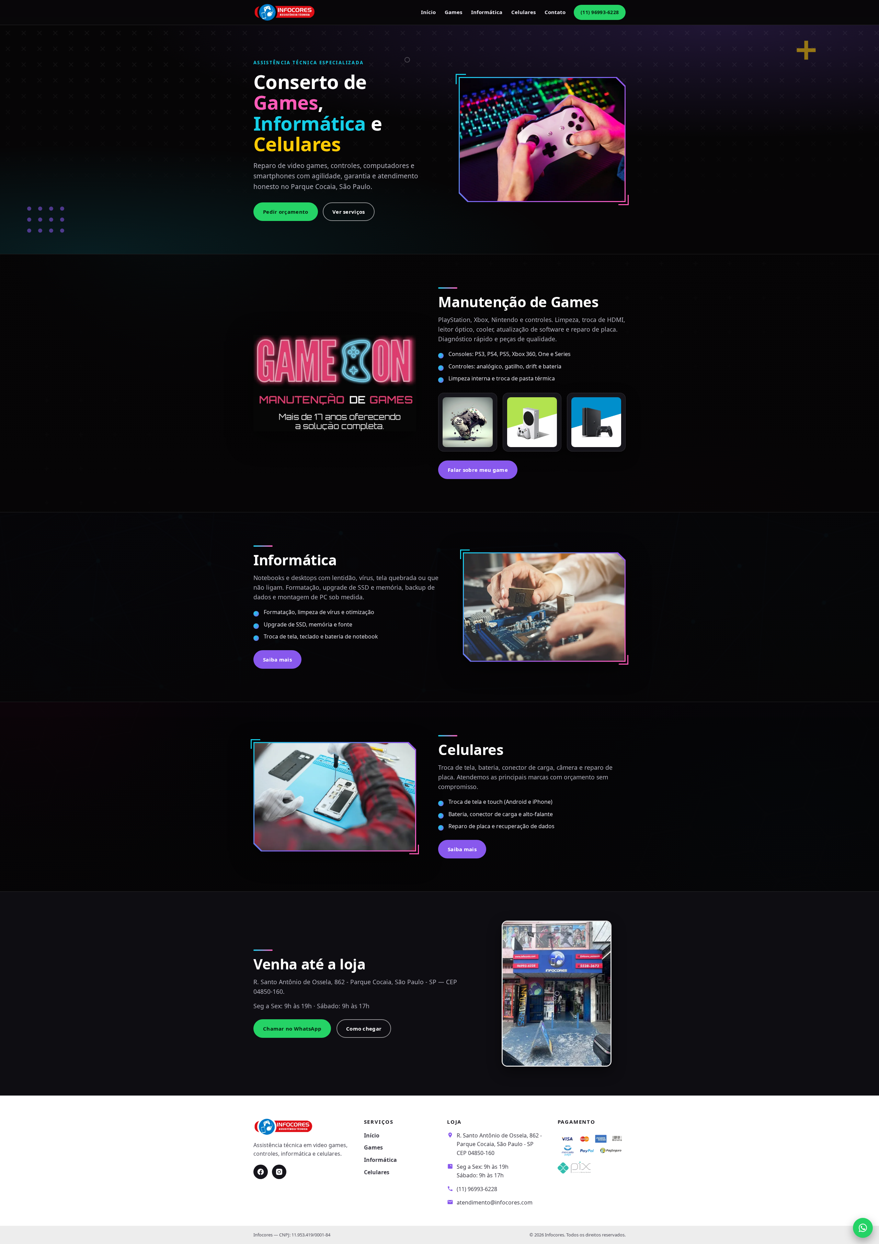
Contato (555, 12)
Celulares (523, 12)
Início (428, 12)
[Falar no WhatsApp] (863, 1228)
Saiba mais (277, 659)
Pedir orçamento (285, 211)
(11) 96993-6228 (600, 12)
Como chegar (363, 1028)
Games (453, 12)
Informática (486, 12)
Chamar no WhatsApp (292, 1028)
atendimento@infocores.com (495, 1202)
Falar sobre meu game (478, 469)
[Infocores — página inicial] (284, 12)
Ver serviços (348, 211)
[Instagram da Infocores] (279, 1172)
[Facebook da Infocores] (260, 1172)
